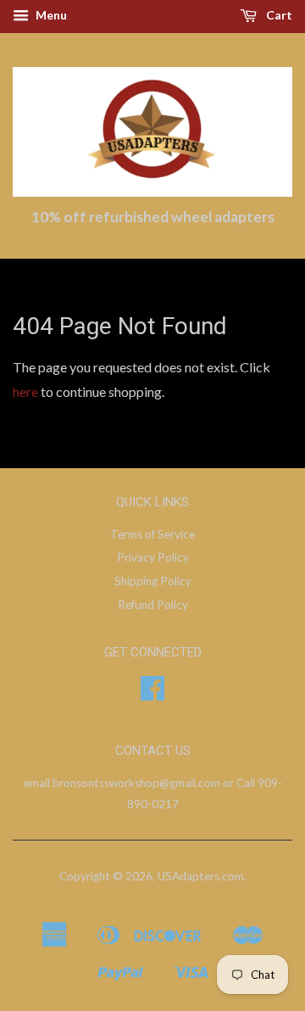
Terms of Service (152, 534)
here (25, 391)
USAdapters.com (201, 876)
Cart (277, 15)
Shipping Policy (152, 581)
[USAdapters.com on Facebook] (152, 694)
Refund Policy (153, 605)
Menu (50, 15)
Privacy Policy (153, 557)
